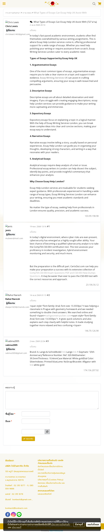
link (64, 351)
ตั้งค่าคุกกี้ (79, 524)
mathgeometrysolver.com (58, 315)
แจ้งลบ (33, 30)
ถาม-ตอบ (27, 12)
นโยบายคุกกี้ (16, 527)
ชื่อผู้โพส (10, 413)
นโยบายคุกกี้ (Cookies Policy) (50, 479)
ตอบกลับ (29, 438)
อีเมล (8, 421)
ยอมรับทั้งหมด (93, 524)
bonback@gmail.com (21, 499)
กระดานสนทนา (12, 12)
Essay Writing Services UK (54, 77)
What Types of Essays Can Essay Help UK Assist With (60, 12)
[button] (93, 3)
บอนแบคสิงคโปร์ (44, 494)
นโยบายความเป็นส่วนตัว (60, 524)
